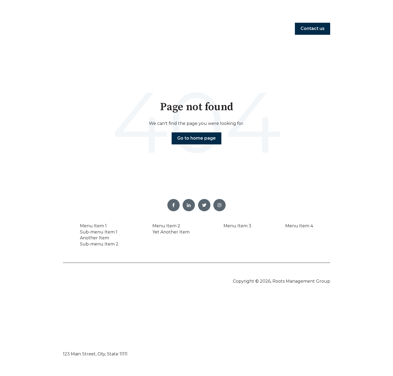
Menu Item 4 (299, 225)
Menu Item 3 (237, 225)
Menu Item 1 (93, 225)
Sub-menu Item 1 (98, 232)
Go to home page (196, 138)
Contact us (312, 28)
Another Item (94, 237)
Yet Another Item (171, 232)
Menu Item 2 (166, 225)
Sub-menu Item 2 (99, 244)
